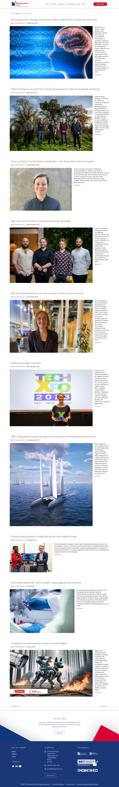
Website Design (81, 784)
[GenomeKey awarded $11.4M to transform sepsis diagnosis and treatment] (42, 611)
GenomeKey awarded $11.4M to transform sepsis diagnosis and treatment (46, 582)
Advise (14, 751)
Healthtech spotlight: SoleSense (26, 363)
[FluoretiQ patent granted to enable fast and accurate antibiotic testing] (31, 557)
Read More (98, 75)
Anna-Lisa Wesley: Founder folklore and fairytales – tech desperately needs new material (52, 161)
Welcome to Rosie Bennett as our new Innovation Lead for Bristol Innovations (47, 293)
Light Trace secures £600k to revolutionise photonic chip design (40, 221)
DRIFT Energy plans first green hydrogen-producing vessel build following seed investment (53, 436)
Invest (14, 756)
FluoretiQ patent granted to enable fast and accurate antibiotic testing (43, 536)
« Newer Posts (15, 706)
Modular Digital (93, 784)
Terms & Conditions (58, 784)
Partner (14, 754)
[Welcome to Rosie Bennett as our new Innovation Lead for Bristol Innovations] (51, 326)
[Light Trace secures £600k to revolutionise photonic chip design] (51, 255)
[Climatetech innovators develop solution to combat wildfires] (51, 673)
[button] (100, 4)
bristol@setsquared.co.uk (54, 769)
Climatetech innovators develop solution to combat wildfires (39, 643)
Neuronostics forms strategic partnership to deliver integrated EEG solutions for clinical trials (54, 19)
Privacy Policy (70, 784)
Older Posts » (104, 706)
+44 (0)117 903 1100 (53, 765)
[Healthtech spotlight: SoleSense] (51, 398)
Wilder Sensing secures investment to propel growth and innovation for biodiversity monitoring (55, 89)
